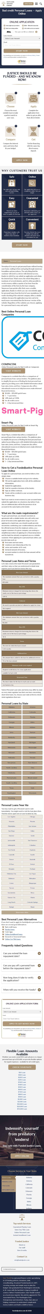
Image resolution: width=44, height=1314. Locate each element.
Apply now (28, 3)
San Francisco (32, 840)
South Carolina (11, 783)
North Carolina (11, 768)
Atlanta (32, 897)
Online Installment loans (13, 934)
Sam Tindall (7, 1278)
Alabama (11, 707)
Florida (32, 717)
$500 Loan (22, 1087)
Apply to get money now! (22, 1024)
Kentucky (11, 737)
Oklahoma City (11, 874)
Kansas (32, 732)
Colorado (32, 712)
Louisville (11, 855)
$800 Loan (22, 1094)
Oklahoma (11, 773)
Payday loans (10, 929)
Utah (32, 788)
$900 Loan (22, 1097)
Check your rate (22, 1067)
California (11, 712)
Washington (11, 793)
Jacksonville (11, 840)
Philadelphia (11, 826)
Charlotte (32, 850)
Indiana (32, 727)
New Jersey (11, 763)
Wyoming (11, 798)
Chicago (32, 817)
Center (11, 883)
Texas (12, 788)
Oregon (32, 773)
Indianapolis (11, 845)
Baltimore (12, 878)
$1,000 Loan (22, 1099)
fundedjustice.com (19, 1311)
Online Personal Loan (22, 1232)
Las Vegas (32, 874)
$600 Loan (22, 1089)
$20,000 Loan (22, 1106)
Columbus (32, 845)
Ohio (32, 768)
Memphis (11, 869)
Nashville (32, 859)
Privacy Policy (32, 55)
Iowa (11, 732)
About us (22, 1245)
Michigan (32, 742)
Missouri (11, 753)
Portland (32, 869)
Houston (11, 821)
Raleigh (11, 907)
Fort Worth (11, 850)
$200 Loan (22, 1077)
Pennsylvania (11, 778)
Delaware (11, 717)
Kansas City (11, 897)
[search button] (40, 3)
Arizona (32, 707)
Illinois (11, 727)
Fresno (32, 888)
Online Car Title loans (13, 939)
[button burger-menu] (36, 4)
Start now (22, 245)
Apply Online (22, 1156)
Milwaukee (32, 878)
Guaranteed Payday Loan (22, 1227)
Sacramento (11, 893)
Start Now (22, 51)
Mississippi (32, 747)
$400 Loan (22, 1085)
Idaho (32, 722)
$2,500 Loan (22, 1102)
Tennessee (32, 783)
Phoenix (32, 821)
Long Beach (11, 902)
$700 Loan (22, 1092)
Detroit (32, 864)
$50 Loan (22, 1073)
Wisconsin (32, 793)
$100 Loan (22, 1075)
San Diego (11, 831)
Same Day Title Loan (22, 1230)
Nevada (32, 758)
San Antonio (32, 826)
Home (6, 261)
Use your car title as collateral (24, 32)
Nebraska (11, 758)
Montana (32, 753)
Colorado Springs (32, 902)
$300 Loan (22, 1082)
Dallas (32, 831)
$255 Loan (22, 1080)
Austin (32, 836)
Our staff (22, 1248)
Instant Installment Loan (22, 1235)
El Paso (11, 864)
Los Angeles (11, 817)
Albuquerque (32, 883)
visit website (13, 371)
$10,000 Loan (22, 1104)
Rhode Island (32, 778)
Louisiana (32, 737)
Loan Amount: (8, 35)
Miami (32, 907)
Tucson (11, 888)
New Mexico (32, 763)
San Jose (11, 836)
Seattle (32, 855)
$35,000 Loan (22, 1109)
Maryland (11, 742)
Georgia (11, 722)
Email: (5, 42)
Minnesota (11, 747)
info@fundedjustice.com (22, 1260)
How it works (22, 1250)
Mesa (32, 893)
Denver (11, 859)
